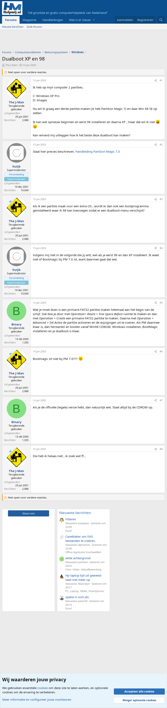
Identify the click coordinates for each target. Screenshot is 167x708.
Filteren (70, 519)
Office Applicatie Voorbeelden (83, 552)
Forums (10, 20)
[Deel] (155, 80)
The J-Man (11, 65)
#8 (161, 449)
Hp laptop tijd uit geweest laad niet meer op (83, 577)
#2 (161, 144)
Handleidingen (52, 20)
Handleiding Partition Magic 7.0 (97, 151)
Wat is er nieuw (80, 20)
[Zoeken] (161, 20)
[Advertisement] (76, 41)
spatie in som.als (77, 597)
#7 (161, 400)
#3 (161, 199)
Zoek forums (34, 27)
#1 (161, 80)
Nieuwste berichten (75, 512)
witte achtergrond (77, 558)
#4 (161, 248)
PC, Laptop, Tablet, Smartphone (84, 591)
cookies (42, 688)
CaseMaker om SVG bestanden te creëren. (80, 538)
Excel (68, 531)
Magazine (29, 20)
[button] (94, 20)
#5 (161, 302)
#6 (161, 351)
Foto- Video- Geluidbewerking (83, 569)
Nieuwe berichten (12, 27)
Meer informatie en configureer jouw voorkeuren (36, 699)
